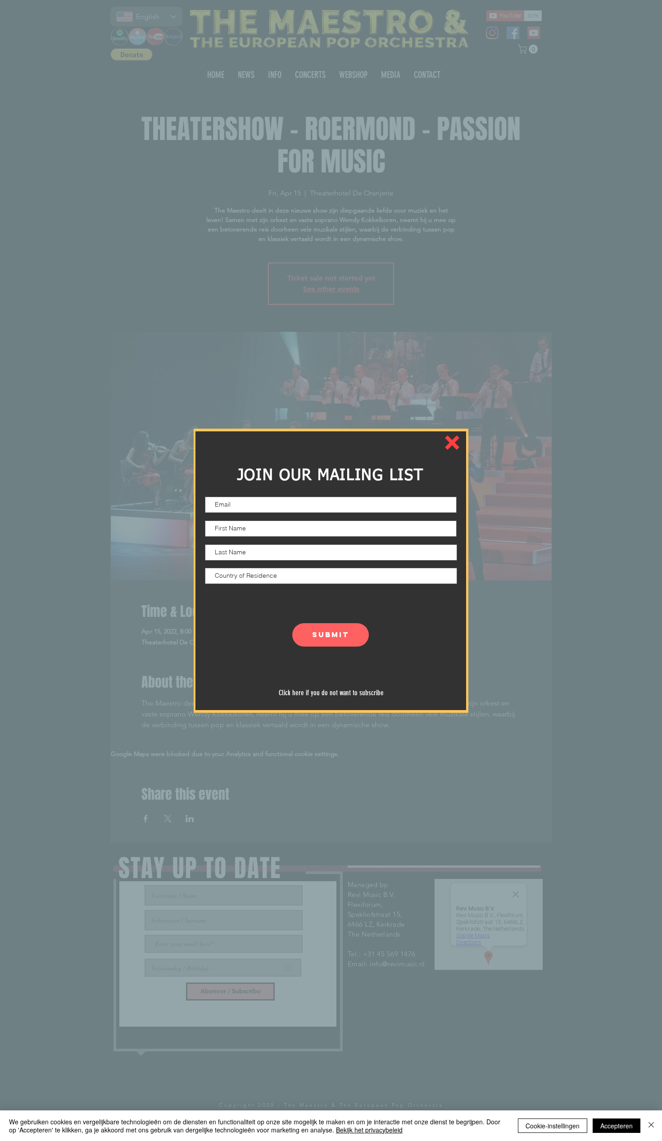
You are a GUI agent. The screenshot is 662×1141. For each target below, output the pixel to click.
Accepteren (616, 1125)
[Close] (651, 1126)
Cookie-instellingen (553, 1125)
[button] (452, 442)
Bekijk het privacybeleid (369, 1129)
